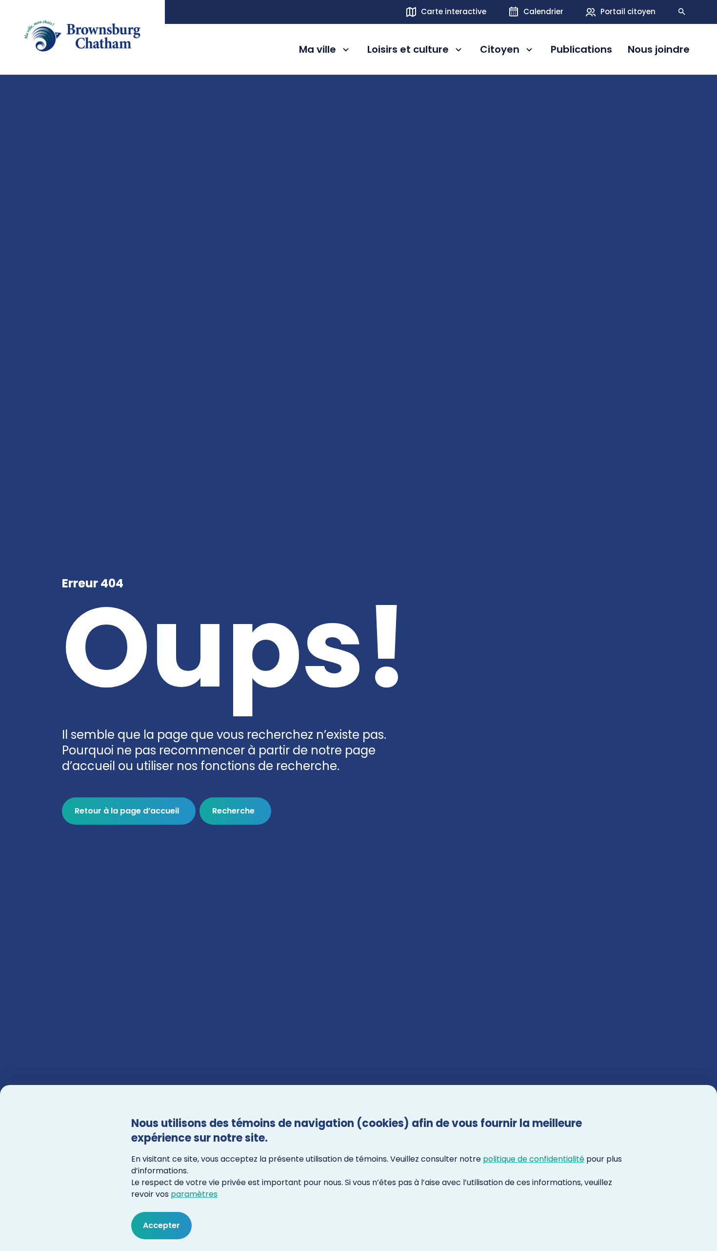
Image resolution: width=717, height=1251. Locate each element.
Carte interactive (453, 11)
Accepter (161, 1225)
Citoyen (507, 51)
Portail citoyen (628, 11)
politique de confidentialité (533, 1159)
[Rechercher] (682, 12)
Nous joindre (659, 50)
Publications (581, 50)
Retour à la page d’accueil (127, 810)
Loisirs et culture (408, 51)
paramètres (194, 1194)
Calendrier (543, 11)
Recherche (233, 810)
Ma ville (325, 51)
